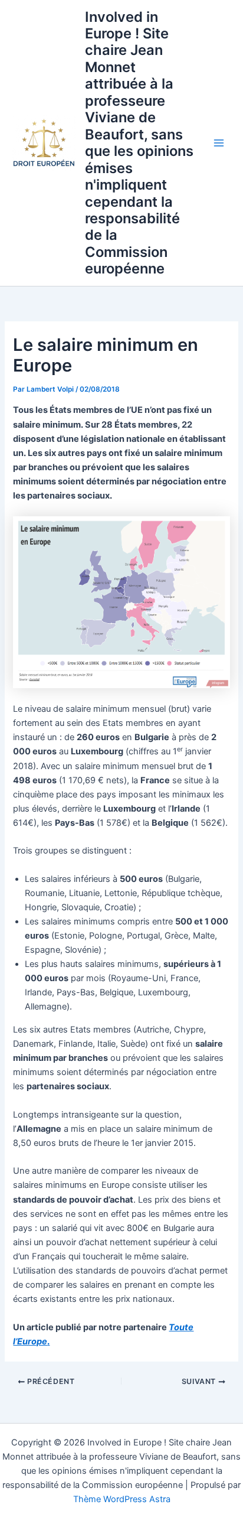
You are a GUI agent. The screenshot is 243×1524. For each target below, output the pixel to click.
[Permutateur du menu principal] (218, 143)
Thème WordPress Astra (121, 1499)
